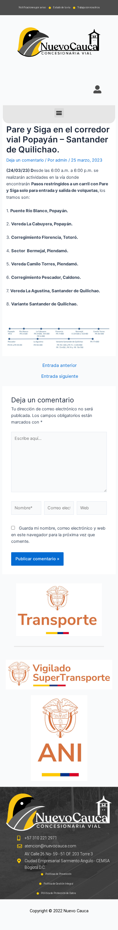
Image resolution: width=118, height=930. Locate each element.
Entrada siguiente (59, 376)
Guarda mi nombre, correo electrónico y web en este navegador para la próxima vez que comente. (58, 535)
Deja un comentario (25, 160)
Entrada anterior (59, 365)
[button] (59, 113)
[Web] (92, 509)
